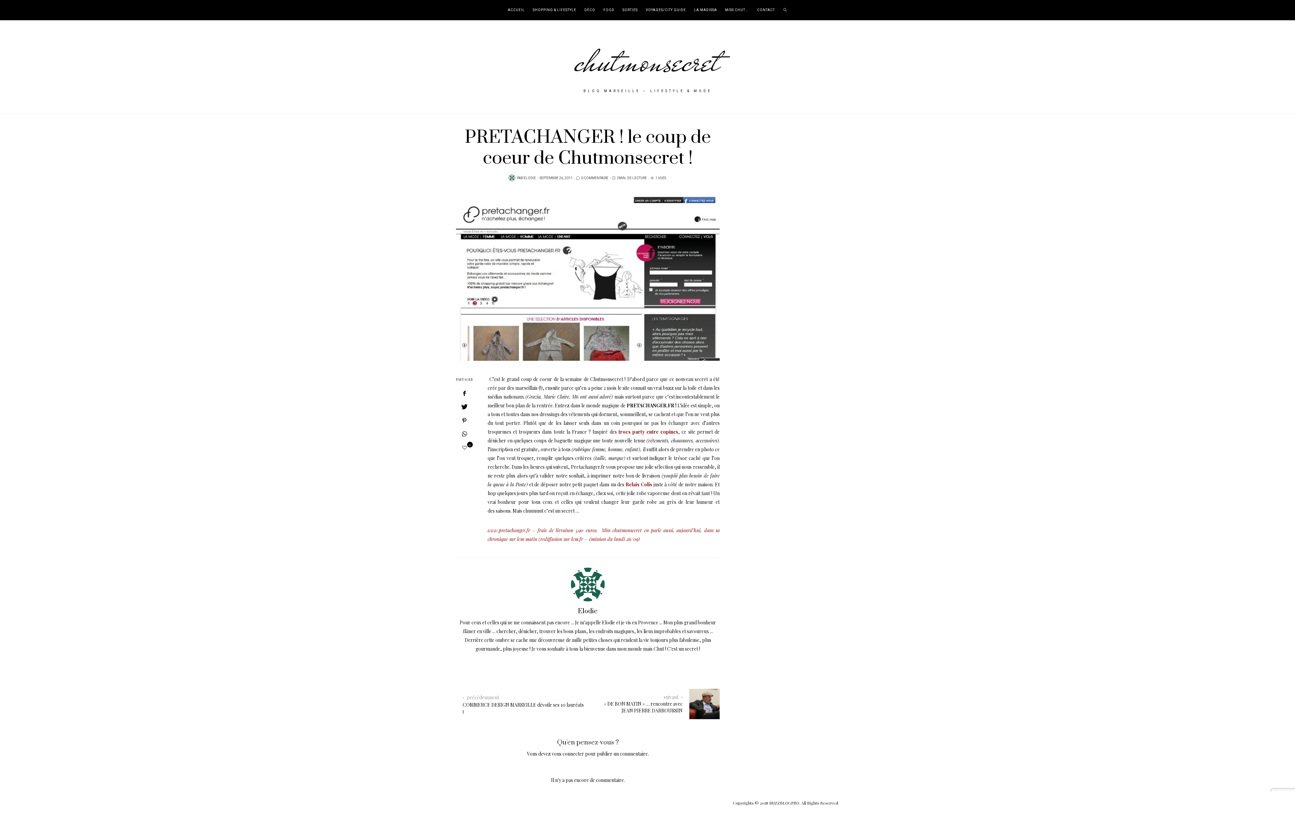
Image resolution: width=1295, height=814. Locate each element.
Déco (589, 10)
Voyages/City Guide (666, 10)
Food (608, 10)
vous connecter (568, 754)
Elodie (530, 178)
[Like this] (464, 447)
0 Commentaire (594, 178)
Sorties (630, 10)
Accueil (516, 10)
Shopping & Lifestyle (554, 10)
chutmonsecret (647, 61)
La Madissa (705, 10)
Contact (766, 10)
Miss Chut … (737, 10)
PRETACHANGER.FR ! (652, 405)
